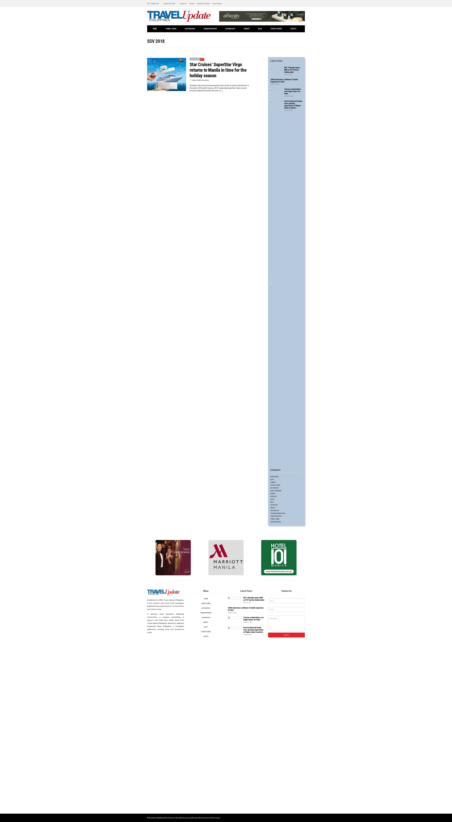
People (293, 29)
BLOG (260, 29)
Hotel (272, 499)
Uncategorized (275, 522)
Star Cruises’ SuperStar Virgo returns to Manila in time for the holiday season (218, 70)
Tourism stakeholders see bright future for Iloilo (292, 91)
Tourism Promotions (277, 513)
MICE (272, 502)
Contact (191, 3)
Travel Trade (171, 29)
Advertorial (274, 476)
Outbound (274, 505)
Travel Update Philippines (200, 80)
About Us (183, 3)
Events (247, 29)
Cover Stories (216, 3)
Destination (190, 29)
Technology (230, 29)
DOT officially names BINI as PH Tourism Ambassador (292, 69)
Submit (286, 635)
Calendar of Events (203, 3)
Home (155, 29)
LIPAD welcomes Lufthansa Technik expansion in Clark (284, 80)
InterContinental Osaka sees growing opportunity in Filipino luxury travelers (293, 104)
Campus (273, 482)
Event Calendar (275, 491)
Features (273, 496)
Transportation (210, 29)
